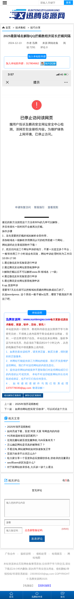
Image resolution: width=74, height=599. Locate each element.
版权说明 (26, 553)
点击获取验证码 (33, 530)
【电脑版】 (28, 585)
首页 (8, 27)
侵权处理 (41, 553)
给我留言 (57, 553)
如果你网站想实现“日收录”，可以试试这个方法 (41, 409)
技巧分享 (35, 27)
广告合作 (10, 553)
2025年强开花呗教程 (26, 404)
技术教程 (20, 27)
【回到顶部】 (44, 585)
